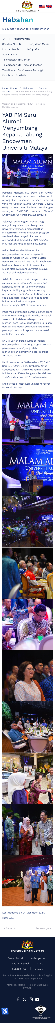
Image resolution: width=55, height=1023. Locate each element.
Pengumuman (21, 38)
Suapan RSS (19, 968)
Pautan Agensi (20, 963)
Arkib (40, 963)
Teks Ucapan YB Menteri (16, 59)
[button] (3, 6)
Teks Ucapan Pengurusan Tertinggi (22, 70)
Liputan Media (10, 49)
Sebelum (11, 928)
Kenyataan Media (39, 44)
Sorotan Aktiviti (11, 44)
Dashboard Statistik (14, 75)
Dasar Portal (15, 958)
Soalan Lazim (10, 54)
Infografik (33, 49)
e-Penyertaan (39, 958)
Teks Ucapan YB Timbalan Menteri (22, 64)
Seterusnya (42, 928)
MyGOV (39, 968)
